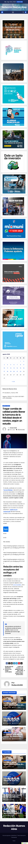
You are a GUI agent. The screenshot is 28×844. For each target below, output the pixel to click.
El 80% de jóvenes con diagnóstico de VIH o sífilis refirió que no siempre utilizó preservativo (19, 670)
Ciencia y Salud (6, 405)
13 (14, 368)
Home (14, 840)
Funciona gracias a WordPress (10, 835)
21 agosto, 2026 (9, 799)
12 (10, 368)
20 (14, 371)
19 (10, 371)
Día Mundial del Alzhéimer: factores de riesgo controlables (9, 669)
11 (7, 368)
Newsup (22, 835)
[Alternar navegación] (13, 12)
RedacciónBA (13, 428)
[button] (23, 12)
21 (17, 371)
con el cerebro (17, 584)
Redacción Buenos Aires (14, 7)
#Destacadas (21, 429)
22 (20, 371)
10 (4, 368)
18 (7, 371)
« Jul (13, 381)
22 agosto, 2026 (9, 766)
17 (4, 371)
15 (20, 368)
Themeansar (14, 837)
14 (17, 368)
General (6, 793)
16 (23, 368)
